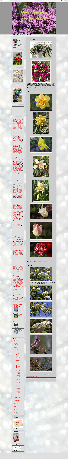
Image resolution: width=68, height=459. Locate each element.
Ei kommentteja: (39, 87)
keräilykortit (14, 166)
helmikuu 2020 (20, 138)
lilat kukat (21, 195)
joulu (22, 146)
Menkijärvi (14, 206)
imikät (21, 143)
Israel (16, 145)
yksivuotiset (19, 296)
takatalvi (19, 267)
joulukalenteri (21, 148)
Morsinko (20, 39)
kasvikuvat (20, 159)
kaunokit (14, 162)
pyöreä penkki (18, 241)
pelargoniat (14, 224)
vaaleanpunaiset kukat (18, 285)
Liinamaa (14, 195)
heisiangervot (19, 137)
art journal (21, 123)
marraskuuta (17, 351)
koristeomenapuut (16, 176)
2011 (15, 413)
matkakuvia (14, 205)
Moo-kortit (22, 209)
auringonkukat (15, 127)
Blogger (46, 456)
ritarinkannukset (18, 247)
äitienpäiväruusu (17, 299)
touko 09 (17, 388)
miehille (14, 207)
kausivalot (17, 162)
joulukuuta (17, 350)
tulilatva (20, 274)
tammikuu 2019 (20, 269)
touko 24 (17, 378)
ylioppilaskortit (19, 297)
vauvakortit (19, 290)
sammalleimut (15, 253)
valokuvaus (15, 289)
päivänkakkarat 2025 (16, 242)
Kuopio (20, 182)
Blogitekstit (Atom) (42, 382)
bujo (17, 128)
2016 (15, 406)
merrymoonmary (37, 456)
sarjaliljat (21, 253)
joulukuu (16, 151)
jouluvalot (14, 154)
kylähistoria (16, 186)
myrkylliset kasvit (15, 212)
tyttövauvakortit (15, 282)
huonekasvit (17, 141)
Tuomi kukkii (29, 265)
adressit (20, 120)
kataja (17, 161)
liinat (17, 195)
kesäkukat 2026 (19, 168)
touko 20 (17, 382)
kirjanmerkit (14, 170)
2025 (15, 341)
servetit (14, 255)
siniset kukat (20, 258)
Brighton (14, 128)
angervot (19, 122)
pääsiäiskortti (21, 244)
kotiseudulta (15, 180)
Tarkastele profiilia (16, 47)
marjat (18, 203)
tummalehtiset (15, 278)
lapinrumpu (21, 190)
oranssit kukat (15, 218)
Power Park (15, 236)
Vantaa (15, 290)
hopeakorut (14, 140)
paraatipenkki (21, 222)
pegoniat (21, 223)
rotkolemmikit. (14, 249)
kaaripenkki (15, 156)
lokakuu (21, 196)
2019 (15, 402)
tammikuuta (17, 400)
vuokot (17, 294)
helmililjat (14, 139)
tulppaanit (15, 276)
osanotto (22, 219)
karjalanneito (20, 158)
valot (19, 289)
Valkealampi (20, 307)
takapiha (20, 266)
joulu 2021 (16, 147)
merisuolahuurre (20, 206)
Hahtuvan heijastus (17, 329)
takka (22, 267)
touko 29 (17, 372)
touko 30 (17, 361)
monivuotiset (17, 209)
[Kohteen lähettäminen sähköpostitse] (44, 87)
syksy (15, 262)
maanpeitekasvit (16, 200)
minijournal (20, 207)
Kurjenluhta (14, 183)
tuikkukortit (20, 273)
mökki (21, 212)
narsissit (18, 213)
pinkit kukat (15, 231)
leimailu (21, 193)
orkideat (14, 219)
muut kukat (16, 211)
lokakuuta (16, 353)
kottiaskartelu (20, 180)
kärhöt (14, 187)
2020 (15, 349)
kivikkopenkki (15, 173)
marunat (15, 204)
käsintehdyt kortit (20, 187)
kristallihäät (14, 181)
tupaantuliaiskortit (19, 280)
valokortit (19, 288)
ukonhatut (18, 283)
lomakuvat (14, 197)
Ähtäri (13, 299)
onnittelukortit (15, 217)
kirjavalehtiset (19, 170)
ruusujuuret (21, 250)
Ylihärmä (14, 297)
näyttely (20, 215)
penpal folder (21, 224)
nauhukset (14, 214)
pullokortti (20, 236)
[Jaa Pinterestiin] (48, 87)
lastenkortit (20, 191)
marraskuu (21, 203)
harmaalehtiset (15, 136)
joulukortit (21, 150)
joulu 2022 (20, 147)
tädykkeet (21, 282)
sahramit (14, 252)
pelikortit (18, 224)
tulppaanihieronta (20, 275)
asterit (20, 125)
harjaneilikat (18, 135)
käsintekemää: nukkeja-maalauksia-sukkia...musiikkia (18, 305)
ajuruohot (14, 121)
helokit (20, 139)
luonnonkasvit (19, 198)
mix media (18, 208)
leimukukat (19, 194)
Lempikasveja (28, 34)
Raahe (15, 245)
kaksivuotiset (21, 156)
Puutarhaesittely (20, 34)
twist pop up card (19, 281)
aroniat (18, 123)
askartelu (17, 124)
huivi (13, 141)
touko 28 (17, 373)
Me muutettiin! (20, 322)
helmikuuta (17, 398)
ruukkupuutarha (15, 250)
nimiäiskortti (14, 215)
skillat (18, 260)
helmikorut (14, 138)
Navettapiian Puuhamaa (18, 313)
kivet (22, 171)
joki (19, 146)
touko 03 (17, 394)
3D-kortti (17, 119)
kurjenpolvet (18, 184)
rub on (18, 249)
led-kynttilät (19, 192)
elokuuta (16, 356)
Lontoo (14, 198)
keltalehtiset (20, 165)
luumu (20, 199)
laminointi (17, 190)
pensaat (17, 225)
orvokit (18, 219)
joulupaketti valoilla (15, 153)
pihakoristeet (15, 228)
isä (21, 145)
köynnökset (15, 189)
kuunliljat (14, 185)
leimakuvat (14, 194)
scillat (21, 254)
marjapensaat (14, 203)
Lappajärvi (14, 191)
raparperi (18, 245)
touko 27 (17, 375)
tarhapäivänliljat (20, 270)
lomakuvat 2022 (20, 197)
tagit (13, 265)
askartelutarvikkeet (15, 125)
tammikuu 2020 (15, 270)
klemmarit (20, 173)
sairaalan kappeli (20, 252)
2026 (15, 340)
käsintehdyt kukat (15, 188)
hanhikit (22, 134)
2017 (15, 405)
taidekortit (20, 265)
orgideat (21, 218)
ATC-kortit (19, 126)
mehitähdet (20, 205)
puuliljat (22, 238)
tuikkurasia (14, 274)
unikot (22, 283)
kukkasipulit (15, 182)
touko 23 (17, 379)
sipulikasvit (18, 259)
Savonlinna (16, 254)
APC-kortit (14, 123)
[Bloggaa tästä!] (45, 87)
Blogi (14, 34)
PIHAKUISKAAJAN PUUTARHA (17, 321)
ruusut (15, 251)
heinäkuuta (17, 357)
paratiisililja (16, 223)
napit (13, 213)
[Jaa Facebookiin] (47, 87)
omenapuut (15, 216)
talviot (16, 269)
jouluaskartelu (15, 148)
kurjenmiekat (20, 183)
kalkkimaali (14, 158)
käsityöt (21, 188)
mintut (14, 208)
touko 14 (17, 385)
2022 (15, 346)
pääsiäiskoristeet (16, 244)
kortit (22, 176)
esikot (19, 132)
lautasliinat (14, 192)
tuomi (14, 280)
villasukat (14, 293)
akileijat (19, 121)
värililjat (21, 294)
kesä (20, 166)
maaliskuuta (17, 397)
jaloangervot (15, 146)
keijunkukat (18, 163)
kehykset (22, 162)
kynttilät (21, 186)
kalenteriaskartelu (18, 157)
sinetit (21, 256)
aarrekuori (15, 120)
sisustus (14, 260)
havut (21, 136)
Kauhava (21, 161)
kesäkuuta (17, 359)
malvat (14, 202)
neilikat (19, 214)
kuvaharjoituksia (20, 185)
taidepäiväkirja (15, 266)
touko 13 (17, 386)
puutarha (21, 239)
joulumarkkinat (20, 152)
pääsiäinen (21, 243)
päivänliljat (15, 243)
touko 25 (17, 376)
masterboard (20, 204)
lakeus (14, 190)
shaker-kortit (18, 255)
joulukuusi (21, 151)
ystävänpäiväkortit (19, 298)
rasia (21, 245)
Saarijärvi (21, 251)
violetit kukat (19, 293)
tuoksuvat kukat (34, 376)
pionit (14, 232)
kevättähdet (20, 169)
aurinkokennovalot (20, 127)
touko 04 (17, 392)
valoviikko (22, 289)
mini (17, 207)
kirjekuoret (14, 171)
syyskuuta (16, 354)
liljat (16, 196)
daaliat (14, 129)
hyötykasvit (21, 141)
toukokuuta (17, 360)
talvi (14, 268)
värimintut (16, 295)
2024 (15, 343)
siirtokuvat (16, 256)
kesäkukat (32, 89)
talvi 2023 (19, 268)
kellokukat (15, 164)
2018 (15, 403)
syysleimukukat (20, 263)
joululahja (14, 152)
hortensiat (19, 140)
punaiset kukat (16, 237)
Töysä (15, 283)
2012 (15, 412)
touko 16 (17, 383)
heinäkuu (14, 137)
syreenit (14, 263)
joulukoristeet (15, 150)
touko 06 (17, 391)
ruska (21, 249)
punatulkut (14, 238)
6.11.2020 (22, 119)
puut (31, 376)
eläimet (19, 129)
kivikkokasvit (17, 172)
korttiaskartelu (18, 177)
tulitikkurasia (15, 275)
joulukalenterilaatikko (18, 149)
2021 (13, 119)
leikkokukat (15, 193)
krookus (19, 181)
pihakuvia (21, 228)
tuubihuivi (14, 281)
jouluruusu (20, 153)
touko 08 (17, 389)
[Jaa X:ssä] (46, 87)
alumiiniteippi (14, 122)
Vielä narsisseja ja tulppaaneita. (34, 91)
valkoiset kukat (19, 286)
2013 (15, 410)
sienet (22, 255)
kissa (18, 171)
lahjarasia (20, 189)
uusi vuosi (18, 284)
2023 (15, 344)
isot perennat (20, 144)
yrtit (13, 298)
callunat (21, 128)
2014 (15, 409)
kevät (14, 169)
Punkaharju (18, 238)
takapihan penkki (15, 267)
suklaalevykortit (15, 261)
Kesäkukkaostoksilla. (31, 39)
